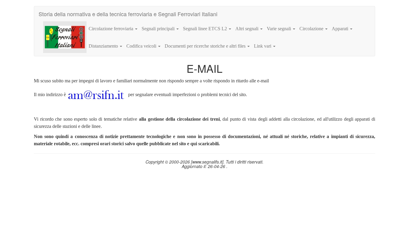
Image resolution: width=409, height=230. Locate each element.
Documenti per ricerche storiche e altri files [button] (206, 46)
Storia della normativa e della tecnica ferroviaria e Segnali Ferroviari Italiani (128, 14)
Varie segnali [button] (279, 28)
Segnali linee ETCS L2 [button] (205, 28)
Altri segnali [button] (247, 28)
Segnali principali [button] (159, 28)
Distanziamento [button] (104, 46)
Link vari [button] (263, 46)
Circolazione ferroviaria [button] (111, 28)
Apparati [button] (340, 28)
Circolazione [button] (312, 28)
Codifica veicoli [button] (141, 46)
